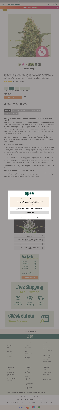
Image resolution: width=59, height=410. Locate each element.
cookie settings (27, 208)
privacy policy (38, 208)
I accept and (30, 208)
